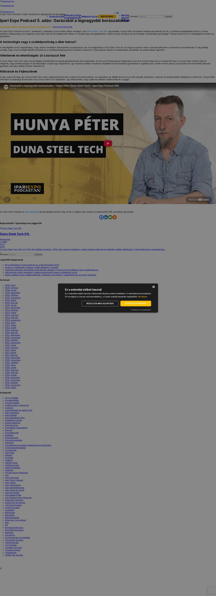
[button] (101, 303)
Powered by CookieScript (141, 310)
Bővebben (142, 296)
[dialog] (108, 298)
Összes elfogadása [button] (135, 303)
